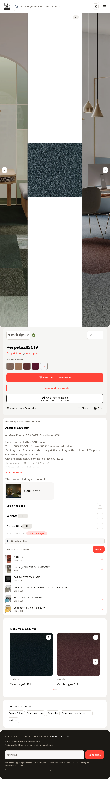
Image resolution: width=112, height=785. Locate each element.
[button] (53, 689)
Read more (12, 472)
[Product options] (48, 637)
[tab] (9, 533)
